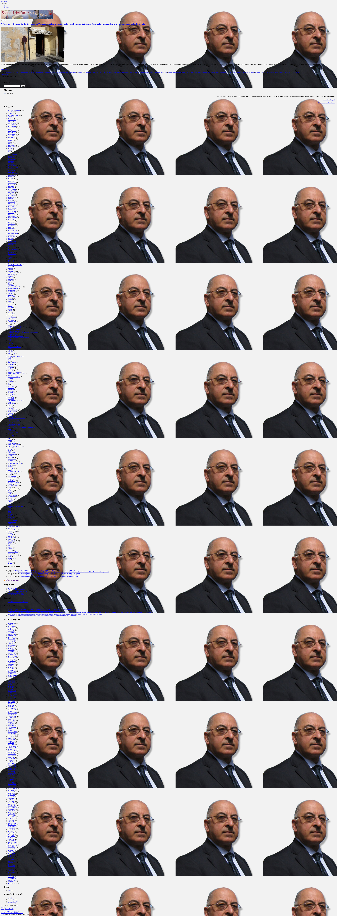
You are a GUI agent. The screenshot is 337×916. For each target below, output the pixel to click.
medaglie (10, 413)
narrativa (10, 449)
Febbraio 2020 (12, 746)
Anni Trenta (11, 135)
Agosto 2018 (11, 774)
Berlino (10, 258)
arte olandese (11, 221)
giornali (10, 355)
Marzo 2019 (11, 763)
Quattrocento (11, 496)
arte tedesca (11, 244)
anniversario (11, 139)
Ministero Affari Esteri (14, 424)
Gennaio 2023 (12, 691)
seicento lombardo (13, 520)
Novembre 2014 (12, 845)
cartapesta (10, 276)
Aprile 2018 (11, 780)
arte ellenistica (12, 180)
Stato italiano (69, 72)
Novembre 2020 (12, 732)
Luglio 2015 (11, 832)
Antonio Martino (12, 588)
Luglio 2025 (11, 643)
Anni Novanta (12, 127)
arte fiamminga (12, 189)
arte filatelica (11, 194)
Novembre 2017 (12, 788)
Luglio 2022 (11, 700)
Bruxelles (10, 266)
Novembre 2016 (12, 807)
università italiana (12, 555)
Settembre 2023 (12, 678)
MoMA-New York (13, 432)
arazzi (9, 142)
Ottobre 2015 (11, 828)
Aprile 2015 (11, 837)
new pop (10, 455)
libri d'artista (11, 386)
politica (10, 484)
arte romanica (11, 236)
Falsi (9, 315)
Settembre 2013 (12, 867)
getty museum (11, 353)
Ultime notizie (12, 580)
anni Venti (10, 137)
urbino (9, 556)
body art (10, 263)
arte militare (11, 213)
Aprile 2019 (11, 762)
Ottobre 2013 (11, 866)
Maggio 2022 (11, 703)
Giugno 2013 (11, 872)
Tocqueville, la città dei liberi (16, 594)
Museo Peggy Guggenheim (15, 446)
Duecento (10, 307)
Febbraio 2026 (12, 632)
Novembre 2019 (12, 751)
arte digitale (11, 172)
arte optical (11, 222)
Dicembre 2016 (12, 806)
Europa (10, 310)
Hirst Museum (12, 362)
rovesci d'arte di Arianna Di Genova (18, 602)
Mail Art (10, 405)
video (9, 561)
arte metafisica (12, 211)
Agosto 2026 (11, 623)
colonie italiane (12, 291)
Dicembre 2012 (12, 881)
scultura (10, 515)
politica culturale (60, 72)
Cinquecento (31, 72)
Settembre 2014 (12, 848)
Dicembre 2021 (12, 711)
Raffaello (10, 501)
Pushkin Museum (12, 495)
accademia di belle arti (14, 110)
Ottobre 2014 (11, 847)
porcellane (10, 490)
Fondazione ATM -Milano (15, 326)
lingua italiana (11, 391)
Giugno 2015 (11, 834)
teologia (10, 547)
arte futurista (11, 195)
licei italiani (11, 389)
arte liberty (11, 206)
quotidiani (10, 500)
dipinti (9, 304)
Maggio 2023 (11, 684)
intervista (10, 370)
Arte (26, 72)
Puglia (9, 493)
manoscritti (11, 408)
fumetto (10, 342)
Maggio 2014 (11, 855)
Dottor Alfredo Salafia (137, 72)
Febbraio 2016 (12, 821)
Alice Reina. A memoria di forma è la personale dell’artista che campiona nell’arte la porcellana (34, 611)
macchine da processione (15, 400)
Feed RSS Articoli (6, 913)
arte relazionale (12, 232)
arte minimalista (12, 216)
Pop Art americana (13, 489)
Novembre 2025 (12, 637)
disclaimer (3, 907)
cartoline (10, 277)
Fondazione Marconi (13, 334)
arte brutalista (11, 164)
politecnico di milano (13, 482)
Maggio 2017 (11, 798)
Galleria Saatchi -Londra (14, 347)
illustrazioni (11, 364)
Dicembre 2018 (12, 768)
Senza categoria (12, 522)
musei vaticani (12, 443)
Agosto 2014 (11, 850)
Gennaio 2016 (12, 823)
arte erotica (11, 181)
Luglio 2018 (11, 776)
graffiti (9, 358)
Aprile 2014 (11, 856)
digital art (10, 302)
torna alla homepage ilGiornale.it (10, 911)
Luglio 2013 (11, 870)
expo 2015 (11, 314)
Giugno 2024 (11, 664)
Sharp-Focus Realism (14, 526)
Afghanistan (11, 113)
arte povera (11, 228)
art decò (10, 150)
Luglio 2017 (11, 795)
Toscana (10, 548)
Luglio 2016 (11, 814)
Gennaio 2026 (12, 634)
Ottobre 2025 (11, 639)
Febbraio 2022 (12, 708)
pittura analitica (12, 477)
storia (74, 72)
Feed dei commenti (13, 901)
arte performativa (12, 225)
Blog (5, 6)
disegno (10, 306)
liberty (9, 383)
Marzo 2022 (11, 706)
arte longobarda (12, 208)
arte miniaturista (12, 214)
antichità (8, 72)
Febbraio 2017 (12, 803)
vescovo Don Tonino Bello (291, 72)
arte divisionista (12, 175)
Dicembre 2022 (12, 692)
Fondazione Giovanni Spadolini (16, 328)
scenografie (11, 514)
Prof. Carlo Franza (192, 72)
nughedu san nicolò (13, 462)
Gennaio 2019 (12, 766)
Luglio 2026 (11, 624)
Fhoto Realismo (12, 321)
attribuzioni (11, 252)
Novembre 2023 (12, 675)
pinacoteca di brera (13, 476)
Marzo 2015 (11, 839)
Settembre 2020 (12, 735)
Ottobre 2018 (11, 771)
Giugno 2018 (11, 777)
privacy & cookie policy (7, 909)
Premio (10, 492)
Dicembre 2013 (12, 862)
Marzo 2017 (11, 801)
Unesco (10, 553)
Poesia (9, 479)
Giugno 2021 (11, 721)
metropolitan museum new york (16, 418)
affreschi (10, 112)
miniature (10, 422)
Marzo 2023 (11, 687)
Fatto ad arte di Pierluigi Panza (16, 589)
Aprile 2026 (11, 629)
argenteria (14, 153)
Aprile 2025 (11, 648)
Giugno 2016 (11, 815)
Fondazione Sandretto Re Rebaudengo (18, 337)
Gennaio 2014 (12, 861)
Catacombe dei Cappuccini (104, 72)
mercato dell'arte (12, 416)
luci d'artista (11, 397)
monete (10, 433)
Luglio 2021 (11, 719)
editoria (10, 309)
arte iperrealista (12, 205)
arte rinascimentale (13, 233)
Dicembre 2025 (12, 635)
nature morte (11, 452)
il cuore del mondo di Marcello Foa (17, 591)
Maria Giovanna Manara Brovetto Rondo (155, 72)
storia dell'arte (11, 541)
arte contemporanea (13, 167)
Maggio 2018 (11, 779)
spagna (10, 533)
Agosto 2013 (11, 869)
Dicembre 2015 (12, 825)
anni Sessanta (11, 132)
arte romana (11, 235)
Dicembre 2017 (12, 787)
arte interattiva (12, 203)
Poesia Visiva (11, 481)
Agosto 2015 (11, 831)
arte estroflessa (12, 183)
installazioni (11, 369)
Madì (9, 402)
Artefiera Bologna (13, 249)
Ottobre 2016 (11, 809)
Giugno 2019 (11, 758)
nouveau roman (12, 459)
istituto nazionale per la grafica (16, 373)
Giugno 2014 (11, 853)
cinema (10, 284)
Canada (10, 269)
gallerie (10, 348)
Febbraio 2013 (12, 878)
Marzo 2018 (11, 782)
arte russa (10, 238)
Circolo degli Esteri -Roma (15, 287)
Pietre (9, 474)
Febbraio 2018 (12, 784)
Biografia (6, 7)
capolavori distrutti (13, 273)
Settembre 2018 (12, 773)
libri (9, 384)
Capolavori (11, 271)
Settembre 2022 (12, 697)
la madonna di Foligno (14, 377)
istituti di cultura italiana (14, 372)
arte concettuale (12, 165)
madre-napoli (11, 403)
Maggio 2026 (11, 628)
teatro (9, 545)
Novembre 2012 (12, 883)
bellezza (10, 257)
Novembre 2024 (12, 656)
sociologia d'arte (12, 530)
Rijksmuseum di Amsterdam (15, 506)
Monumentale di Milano (174, 72)
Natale (9, 451)
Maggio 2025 (11, 646)
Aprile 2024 (11, 667)
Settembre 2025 (12, 640)
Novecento (11, 460)
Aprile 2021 (11, 724)
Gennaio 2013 (12, 880)
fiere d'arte (11, 323)
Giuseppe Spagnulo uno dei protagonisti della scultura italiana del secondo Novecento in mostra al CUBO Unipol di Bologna (42, 615)
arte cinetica (14, 173)
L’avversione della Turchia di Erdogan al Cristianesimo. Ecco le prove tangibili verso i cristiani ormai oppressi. (49, 573)
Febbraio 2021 (12, 727)
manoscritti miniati (13, 410)
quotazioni (11, 498)
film (9, 325)
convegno (10, 295)
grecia (9, 361)
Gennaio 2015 (12, 842)
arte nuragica (11, 219)
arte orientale (11, 224)
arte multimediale (12, 217)
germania (10, 351)
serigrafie (10, 523)
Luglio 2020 (11, 738)
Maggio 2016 (11, 817)
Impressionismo (12, 366)
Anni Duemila (12, 126)
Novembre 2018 (12, 769)
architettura (22, 72)
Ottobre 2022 (11, 695)
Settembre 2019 (12, 754)
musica (10, 448)
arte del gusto (11, 170)
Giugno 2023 (11, 683)
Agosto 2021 (11, 717)
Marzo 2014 (11, 858)
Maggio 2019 (11, 760)
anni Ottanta (11, 129)
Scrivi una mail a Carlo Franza (326, 103)
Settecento (10, 525)
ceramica (10, 280)
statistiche (10, 536)
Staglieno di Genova (225, 72)
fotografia (10, 339)
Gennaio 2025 (12, 653)
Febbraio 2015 (12, 840)
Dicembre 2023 (12, 673)
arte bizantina (11, 162)
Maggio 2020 (11, 741)
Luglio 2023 (11, 681)
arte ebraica (11, 176)
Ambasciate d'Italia (13, 115)
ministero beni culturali (14, 425)
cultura (46, 72)
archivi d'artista (12, 146)
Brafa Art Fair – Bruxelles (15, 265)
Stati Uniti (10, 534)
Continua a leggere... (6, 69)
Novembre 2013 (12, 864)
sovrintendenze (12, 531)
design (9, 301)
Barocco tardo (12, 254)
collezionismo (11, 290)
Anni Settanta (11, 134)
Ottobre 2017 (11, 790)
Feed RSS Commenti (17, 913)
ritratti (9, 507)
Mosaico (10, 438)
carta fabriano (11, 274)
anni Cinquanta (12, 123)
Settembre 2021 (12, 716)
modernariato (11, 430)
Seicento (10, 518)
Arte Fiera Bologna (13, 191)
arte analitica (11, 159)
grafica (9, 359)
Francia (10, 340)
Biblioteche (11, 260)
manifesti (10, 407)
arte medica (11, 209)
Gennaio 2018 (12, 785)
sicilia (9, 528)
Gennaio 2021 (12, 728)
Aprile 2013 (11, 875)
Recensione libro (12, 503)
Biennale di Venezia (13, 262)
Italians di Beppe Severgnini (15, 593)
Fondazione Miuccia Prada (15, 336)
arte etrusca (11, 184)
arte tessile (10, 246)
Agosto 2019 (11, 755)
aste (9, 250)
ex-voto (10, 312)
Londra (10, 396)
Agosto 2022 (11, 698)
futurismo (10, 345)
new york (10, 457)
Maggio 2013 (11, 873)
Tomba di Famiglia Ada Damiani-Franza (243, 72)
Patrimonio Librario (13, 471)
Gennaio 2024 (12, 672)
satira (9, 512)
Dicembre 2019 (12, 749)
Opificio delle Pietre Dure (15, 463)
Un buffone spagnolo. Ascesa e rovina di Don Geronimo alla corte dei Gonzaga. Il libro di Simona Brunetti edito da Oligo (41, 609)
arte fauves (11, 187)
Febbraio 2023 (12, 689)
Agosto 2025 (11, 642)
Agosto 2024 (11, 661)
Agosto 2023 (11, 680)
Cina (9, 282)
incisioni (13, 317)
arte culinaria (11, 168)
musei (53, 72)
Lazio (9, 380)
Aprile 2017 (11, 799)
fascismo (10, 318)
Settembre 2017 (12, 792)
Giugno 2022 (11, 702)
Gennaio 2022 (12, 710)
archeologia (14, 72)
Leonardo (10, 381)
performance (11, 473)
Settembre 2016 (12, 810)
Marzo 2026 (11, 631)
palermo (184, 72)
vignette (10, 563)
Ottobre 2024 (11, 657)
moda (9, 429)
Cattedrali (10, 279)
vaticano (79, 72)
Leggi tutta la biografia (329, 100)
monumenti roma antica (14, 437)
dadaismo (10, 299)
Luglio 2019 (11, 757)
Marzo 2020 (11, 744)
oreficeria (10, 465)
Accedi (10, 898)
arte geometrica (12, 197)
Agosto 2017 (11, 793)
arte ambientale (12, 157)
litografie (10, 392)
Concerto (10, 293)
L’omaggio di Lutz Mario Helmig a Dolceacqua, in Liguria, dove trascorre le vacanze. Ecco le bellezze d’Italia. (45, 570)
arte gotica (10, 198)
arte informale (11, 202)
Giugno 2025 (11, 645)
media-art (10, 414)
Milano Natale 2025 (13, 421)
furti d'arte (10, 343)
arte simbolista (12, 241)
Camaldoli (10, 268)
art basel (10, 148)
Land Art (10, 378)
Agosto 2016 (11, 812)
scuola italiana (12, 517)
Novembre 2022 (12, 694)
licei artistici (11, 388)
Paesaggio (10, 468)
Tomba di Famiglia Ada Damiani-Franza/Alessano (269, 72)
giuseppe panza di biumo (15, 356)
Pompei (10, 487)
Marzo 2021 (11, 725)
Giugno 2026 (11, 626)
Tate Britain (11, 544)
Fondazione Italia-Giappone (15, 331)
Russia (9, 511)
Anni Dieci (11, 124)
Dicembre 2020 (12, 730)
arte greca (10, 200)
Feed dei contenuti (13, 899)
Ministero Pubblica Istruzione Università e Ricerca (22, 427)
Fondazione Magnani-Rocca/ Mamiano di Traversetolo (23, 332)
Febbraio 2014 (12, 859)
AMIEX (10, 121)
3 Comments (4, 74)
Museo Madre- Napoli (14, 444)
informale (10, 367)
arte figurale (11, 192)
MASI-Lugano (12, 411)
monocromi (11, 435)
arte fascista (11, 186)
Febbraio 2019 (12, 765)
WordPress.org (12, 902)
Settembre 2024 (12, 659)
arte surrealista (12, 243)
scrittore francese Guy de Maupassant (208, 72)
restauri (10, 504)
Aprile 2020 (11, 743)
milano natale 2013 (13, 419)
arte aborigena (12, 156)
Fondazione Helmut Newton (16, 329)
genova (10, 350)
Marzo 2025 (11, 650)
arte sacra (10, 239)
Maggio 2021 (11, 722)
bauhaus (10, 255)
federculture (11, 320)
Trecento (10, 550)
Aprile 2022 (11, 705)
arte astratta (11, 161)
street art (10, 542)
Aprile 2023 (11, 686)
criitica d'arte (39, 72)
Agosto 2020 (11, 736)
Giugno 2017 (11, 796)
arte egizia (10, 178)
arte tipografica (12, 247)
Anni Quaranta (12, 131)
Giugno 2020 (11, 739)
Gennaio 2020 (12, 747)
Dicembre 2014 (12, 844)
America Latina (12, 120)
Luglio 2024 (11, 662)
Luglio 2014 (11, 851)
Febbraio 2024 (12, 670)
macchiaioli (11, 399)
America (10, 116)
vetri (9, 559)
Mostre (10, 440)
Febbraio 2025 (12, 651)
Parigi (9, 470)
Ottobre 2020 (11, 733)
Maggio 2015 (11, 836)
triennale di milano (13, 552)
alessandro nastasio (91, 72)
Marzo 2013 (11, 877)
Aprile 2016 (11, 818)
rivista (9, 509)
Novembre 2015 (12, 826)
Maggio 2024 (11, 665)
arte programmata (12, 230)
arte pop (10, 227)
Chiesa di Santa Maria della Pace (122, 72)
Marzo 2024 (11, 669)
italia (49, 72)
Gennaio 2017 (12, 804)
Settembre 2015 (12, 829)
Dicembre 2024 (12, 654)
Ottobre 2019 (11, 752)
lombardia (10, 394)
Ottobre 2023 (11, 676)
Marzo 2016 (11, 820)
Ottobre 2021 (11, 714)
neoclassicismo (12, 454)
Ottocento (10, 466)
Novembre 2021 (12, 713)
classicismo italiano (13, 288)
